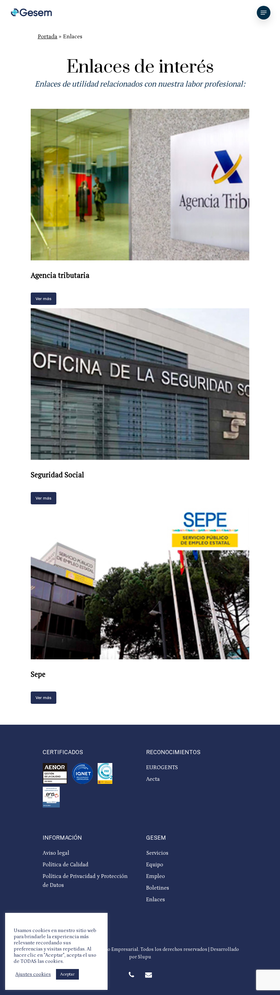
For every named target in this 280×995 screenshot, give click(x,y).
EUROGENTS (162, 767)
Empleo (155, 876)
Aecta (153, 779)
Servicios (157, 853)
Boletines (157, 888)
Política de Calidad (65, 865)
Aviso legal (56, 853)
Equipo (154, 865)
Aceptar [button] (67, 974)
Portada (47, 36)
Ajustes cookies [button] (33, 974)
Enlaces (155, 899)
